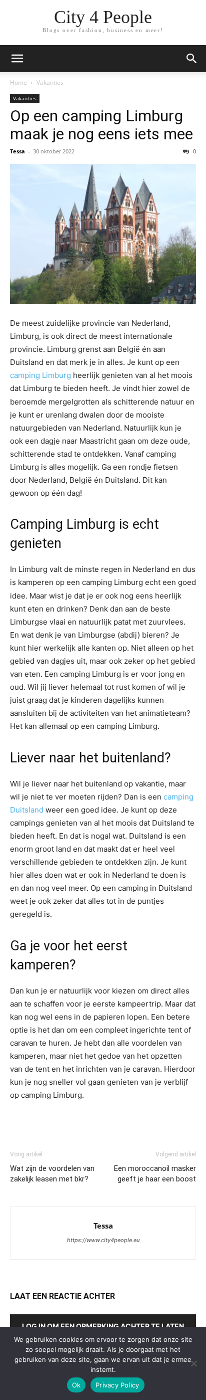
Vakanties (50, 82)
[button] (17, 58)
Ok (76, 1385)
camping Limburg (40, 375)
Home (18, 82)
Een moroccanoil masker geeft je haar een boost (155, 1173)
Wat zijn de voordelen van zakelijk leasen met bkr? (52, 1173)
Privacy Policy (118, 1385)
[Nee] (193, 1363)
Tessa (17, 151)
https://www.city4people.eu (103, 1240)
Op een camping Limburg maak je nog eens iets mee (101, 124)
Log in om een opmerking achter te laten (103, 1326)
